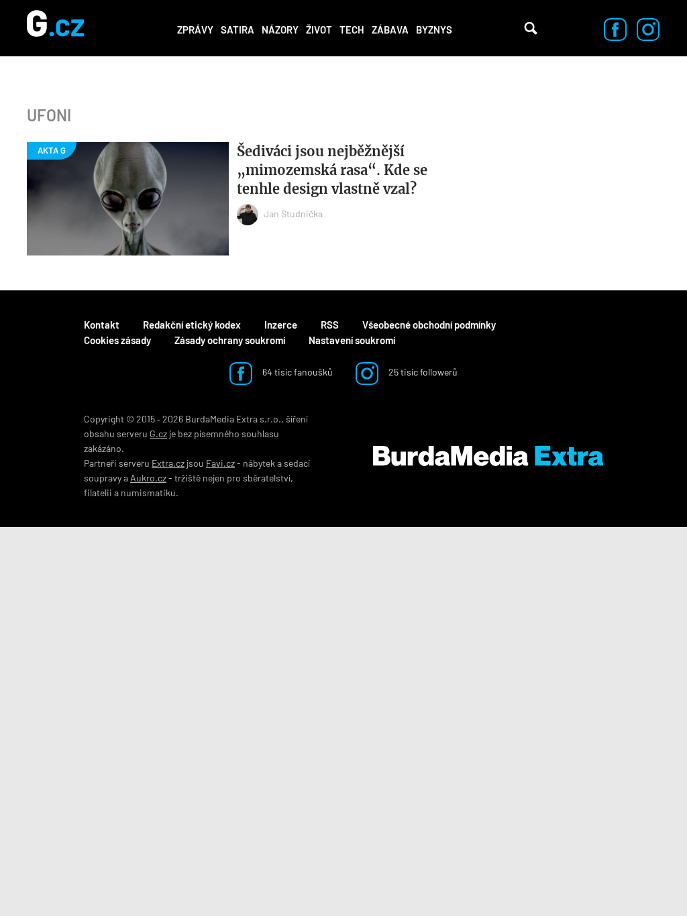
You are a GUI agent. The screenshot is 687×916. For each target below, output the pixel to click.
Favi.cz (220, 463)
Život (319, 29)
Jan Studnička (293, 213)
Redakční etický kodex (192, 325)
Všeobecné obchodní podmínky (429, 325)
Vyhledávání (530, 28)
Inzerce (280, 325)
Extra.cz (168, 463)
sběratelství (266, 477)
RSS (330, 325)
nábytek (259, 463)
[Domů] (55, 28)
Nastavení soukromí (352, 340)
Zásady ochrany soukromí (229, 340)
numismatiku (148, 492)
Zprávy (195, 29)
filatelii (98, 492)
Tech (351, 29)
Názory (280, 29)
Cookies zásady (117, 340)
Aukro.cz (148, 477)
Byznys (434, 29)
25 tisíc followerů (422, 372)
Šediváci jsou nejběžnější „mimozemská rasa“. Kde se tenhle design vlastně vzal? (332, 170)
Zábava (390, 29)
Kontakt (101, 325)
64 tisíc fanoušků (296, 372)
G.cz (158, 433)
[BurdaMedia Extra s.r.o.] (488, 456)
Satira (237, 29)
